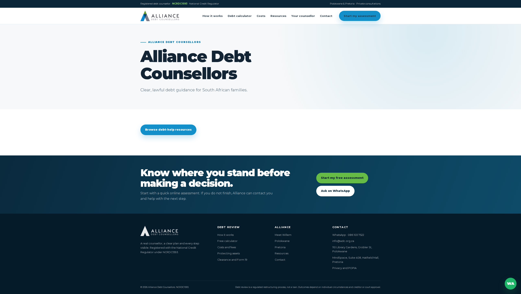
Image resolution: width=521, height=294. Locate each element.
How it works (212, 15)
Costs (261, 15)
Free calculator (227, 241)
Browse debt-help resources (168, 129)
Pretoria (280, 247)
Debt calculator (240, 15)
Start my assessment (360, 15)
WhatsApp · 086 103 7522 (348, 234)
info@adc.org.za (343, 241)
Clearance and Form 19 (232, 259)
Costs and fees (226, 247)
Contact (326, 15)
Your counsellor (303, 15)
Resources (278, 15)
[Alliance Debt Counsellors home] (159, 16)
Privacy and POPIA (344, 268)
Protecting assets (228, 253)
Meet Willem (283, 234)
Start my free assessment (342, 178)
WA (510, 283)
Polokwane (282, 241)
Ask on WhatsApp (335, 191)
